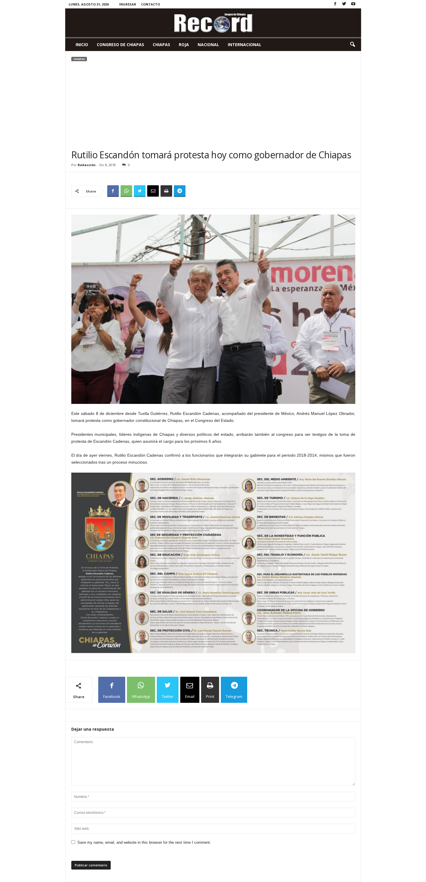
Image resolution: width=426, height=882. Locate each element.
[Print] (166, 191)
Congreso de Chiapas (120, 44)
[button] (352, 44)
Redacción (87, 165)
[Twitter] (344, 4)
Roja (184, 44)
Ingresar (127, 4)
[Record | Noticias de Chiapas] (213, 22)
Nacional (208, 44)
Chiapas (161, 44)
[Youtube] (353, 4)
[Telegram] (179, 191)
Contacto (150, 4)
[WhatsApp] (126, 191)
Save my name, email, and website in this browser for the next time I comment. (144, 842)
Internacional (244, 44)
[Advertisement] (213, 105)
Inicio (82, 44)
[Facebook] (335, 4)
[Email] (153, 191)
